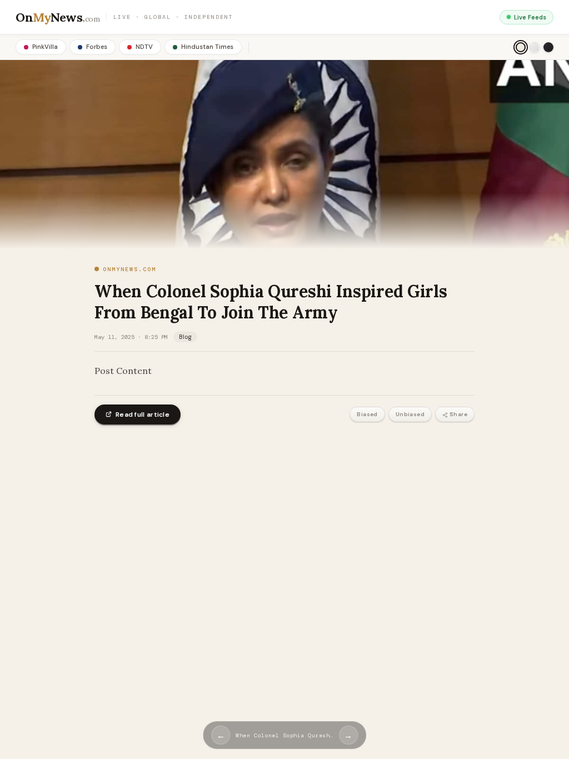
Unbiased (410, 414)
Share (458, 414)
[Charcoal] (548, 47)
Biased (367, 414)
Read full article (142, 414)
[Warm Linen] (521, 47)
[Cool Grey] (535, 47)
